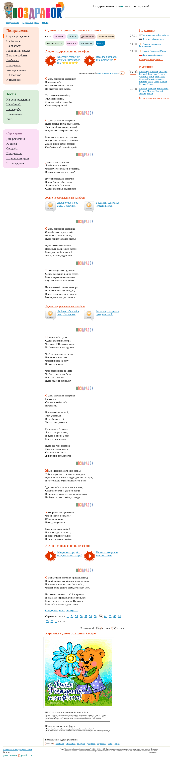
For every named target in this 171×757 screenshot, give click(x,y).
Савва (156, 81)
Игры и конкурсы (17, 158)
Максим (150, 91)
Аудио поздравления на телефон (67, 51)
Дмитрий (143, 76)
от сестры (59, 36)
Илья (162, 76)
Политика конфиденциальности (17, 749)
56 (81, 616)
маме (110, 743)
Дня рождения (15, 138)
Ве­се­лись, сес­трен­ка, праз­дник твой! (108, 204)
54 (72, 616)
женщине (60, 743)
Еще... (10, 119)
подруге (81, 743)
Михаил (159, 79)
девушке (91, 743)
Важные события (17, 55)
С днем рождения (17, 36)
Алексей (154, 71)
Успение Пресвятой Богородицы (150, 45)
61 (105, 616)
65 (47, 621)
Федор (150, 84)
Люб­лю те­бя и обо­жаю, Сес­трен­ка (68, 204)
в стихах (114, 73)
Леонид (142, 79)
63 (114, 616)
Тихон (150, 94)
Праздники (13, 65)
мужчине (70, 743)
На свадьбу (13, 45)
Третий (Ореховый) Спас (154, 51)
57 (85, 616)
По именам (13, 74)
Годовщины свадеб (18, 50)
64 (119, 616)
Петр (150, 81)
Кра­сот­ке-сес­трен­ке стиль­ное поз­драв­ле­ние (69, 59)
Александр (144, 71)
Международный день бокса (155, 35)
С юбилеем (13, 41)
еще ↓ (100, 43)
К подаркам (13, 79)
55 (76, 616)
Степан (142, 84)
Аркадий (163, 71)
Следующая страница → (61, 610)
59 (95, 616)
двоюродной (87, 36)
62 (110, 616)
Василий (143, 74)
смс (99, 73)
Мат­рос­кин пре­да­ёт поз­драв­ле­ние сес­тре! (69, 554)
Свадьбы (12, 148)
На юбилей (13, 104)
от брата (73, 36)
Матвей (150, 79)
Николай (143, 81)
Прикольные (14, 114)
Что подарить (15, 163)
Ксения (142, 91)
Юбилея (11, 143)
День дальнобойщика (152, 55)
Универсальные (16, 70)
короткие (71, 43)
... (68, 616)
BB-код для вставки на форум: (60, 726)
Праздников (14, 153)
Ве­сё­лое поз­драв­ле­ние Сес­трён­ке (107, 58)
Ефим (151, 76)
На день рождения (18, 99)
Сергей (163, 81)
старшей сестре (106, 36)
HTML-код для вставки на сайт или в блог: (67, 712)
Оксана (142, 94)
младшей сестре (55, 43)
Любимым (12, 60)
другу (117, 743)
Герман (161, 74)
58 (90, 616)
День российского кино (153, 39)
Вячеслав (152, 74)
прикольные (87, 43)
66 (52, 621)
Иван (157, 76)
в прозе (105, 73)
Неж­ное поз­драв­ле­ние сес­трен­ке (107, 554)
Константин (162, 89)
